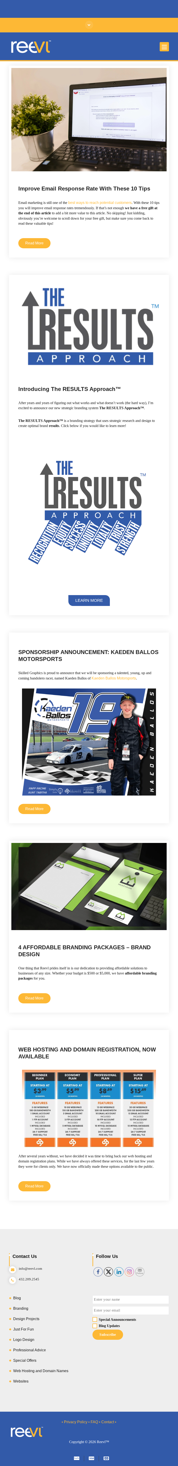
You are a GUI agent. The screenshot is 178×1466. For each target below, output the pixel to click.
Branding (109, 372)
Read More (34, 243)
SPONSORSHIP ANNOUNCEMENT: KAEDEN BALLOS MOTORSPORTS (88, 655)
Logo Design (23, 1340)
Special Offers (79, 172)
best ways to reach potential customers (100, 203)
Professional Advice (54, 172)
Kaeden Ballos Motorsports (114, 678)
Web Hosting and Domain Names (82, 1019)
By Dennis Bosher (75, 167)
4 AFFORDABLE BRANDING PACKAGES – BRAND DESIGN (84, 950)
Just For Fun (23, 1329)
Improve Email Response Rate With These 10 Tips (84, 188)
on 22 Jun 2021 (40, 614)
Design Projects (113, 614)
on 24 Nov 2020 (40, 1014)
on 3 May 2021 (42, 930)
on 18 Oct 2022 (42, 167)
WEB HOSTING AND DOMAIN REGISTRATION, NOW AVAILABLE (87, 1053)
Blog (36, 172)
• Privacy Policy (74, 1422)
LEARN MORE (89, 600)
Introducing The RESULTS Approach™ (69, 389)
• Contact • (107, 1422)
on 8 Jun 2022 (41, 372)
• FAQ (93, 1422)
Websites (21, 1381)
